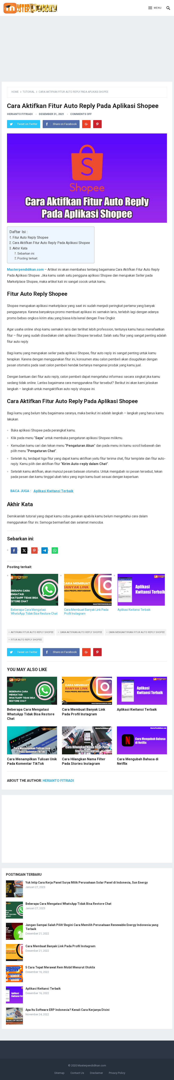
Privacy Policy (117, 1072)
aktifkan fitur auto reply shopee (32, 632)
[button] (155, 8)
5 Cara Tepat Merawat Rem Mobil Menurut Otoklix (60, 967)
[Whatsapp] (55, 550)
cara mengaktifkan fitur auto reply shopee (137, 632)
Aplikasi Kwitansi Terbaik (134, 609)
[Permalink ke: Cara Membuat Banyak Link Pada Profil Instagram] (87, 590)
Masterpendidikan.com (92, 1065)
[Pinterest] (97, 124)
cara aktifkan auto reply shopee (81, 632)
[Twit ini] (24, 550)
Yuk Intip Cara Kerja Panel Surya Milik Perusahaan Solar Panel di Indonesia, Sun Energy (86, 882)
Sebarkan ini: (26, 253)
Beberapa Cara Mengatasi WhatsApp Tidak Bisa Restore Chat (31, 714)
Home (15, 91)
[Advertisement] (87, 45)
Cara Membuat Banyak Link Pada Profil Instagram (60, 946)
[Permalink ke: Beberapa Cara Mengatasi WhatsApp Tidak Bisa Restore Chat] (34, 590)
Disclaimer (96, 1072)
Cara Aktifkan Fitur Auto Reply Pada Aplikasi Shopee (51, 243)
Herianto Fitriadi (20, 114)
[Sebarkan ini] (14, 550)
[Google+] (86, 124)
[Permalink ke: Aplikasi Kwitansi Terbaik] (141, 590)
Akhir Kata (20, 248)
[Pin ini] (34, 550)
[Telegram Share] (44, 550)
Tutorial (29, 91)
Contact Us (77, 1072)
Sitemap (59, 1072)
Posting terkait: (27, 258)
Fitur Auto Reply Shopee (30, 237)
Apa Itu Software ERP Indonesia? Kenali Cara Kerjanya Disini (67, 1009)
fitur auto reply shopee (26, 639)
